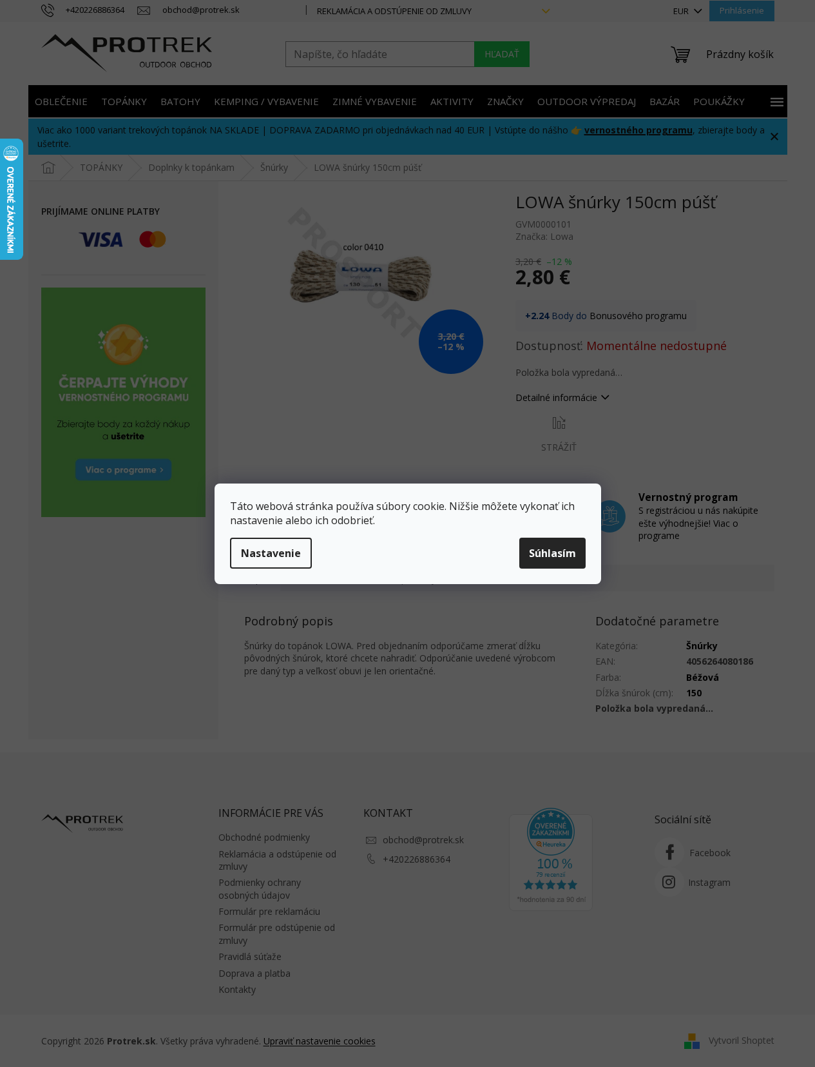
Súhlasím (552, 553)
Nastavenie (271, 553)
